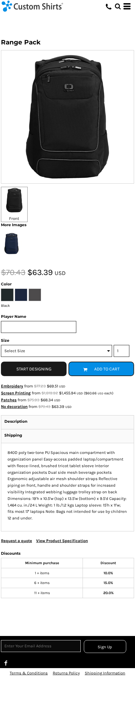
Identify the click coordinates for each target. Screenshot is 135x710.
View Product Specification (62, 540)
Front (14, 218)
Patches (9, 400)
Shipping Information (105, 673)
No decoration (14, 406)
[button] (118, 6)
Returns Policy (66, 673)
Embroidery (12, 386)
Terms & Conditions (29, 673)
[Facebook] (6, 663)
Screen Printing (16, 393)
